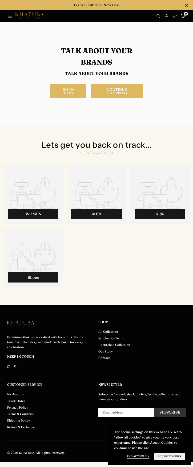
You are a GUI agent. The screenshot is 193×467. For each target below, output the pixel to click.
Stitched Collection (112, 338)
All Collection (108, 331)
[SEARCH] (158, 16)
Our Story (105, 351)
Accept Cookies (169, 456)
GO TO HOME (68, 91)
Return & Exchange (21, 427)
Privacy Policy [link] (138, 456)
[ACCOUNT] (166, 16)
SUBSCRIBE (170, 412)
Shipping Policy (18, 420)
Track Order (16, 401)
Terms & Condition (21, 414)
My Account (15, 394)
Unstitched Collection (114, 345)
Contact (104, 358)
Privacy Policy (17, 407)
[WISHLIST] (175, 16)
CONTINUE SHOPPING (117, 91)
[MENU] (10, 16)
